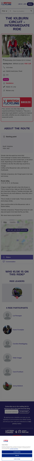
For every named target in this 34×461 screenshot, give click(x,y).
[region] (17, 448)
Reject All (17, 455)
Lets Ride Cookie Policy (14, 448)
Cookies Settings (17, 458)
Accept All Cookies (17, 451)
